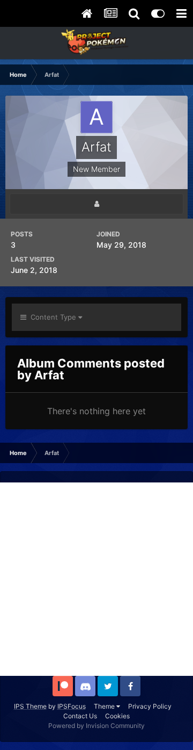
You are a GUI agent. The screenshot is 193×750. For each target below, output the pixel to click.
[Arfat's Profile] (96, 203)
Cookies (117, 716)
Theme (105, 706)
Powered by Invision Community (96, 726)
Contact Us (80, 716)
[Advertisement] (96, 579)
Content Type (52, 317)
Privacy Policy (150, 706)
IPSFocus (71, 706)
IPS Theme (30, 706)
